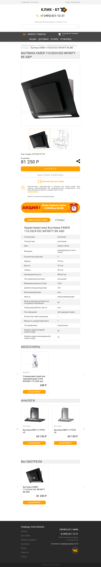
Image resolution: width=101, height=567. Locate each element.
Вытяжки (25, 48)
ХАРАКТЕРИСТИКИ (37, 220)
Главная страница (28, 45)
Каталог (37, 34)
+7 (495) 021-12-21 (52, 16)
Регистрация (75, 2)
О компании (25, 2)
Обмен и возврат (28, 540)
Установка (65, 39)
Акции (32, 39)
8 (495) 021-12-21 (69, 534)
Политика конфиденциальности (64, 544)
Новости (25, 552)
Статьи (24, 556)
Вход (67, 2)
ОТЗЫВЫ (60, 220)
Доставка (43, 39)
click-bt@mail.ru (32, 192)
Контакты (34, 2)
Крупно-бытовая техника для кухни (61, 45)
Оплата (54, 39)
